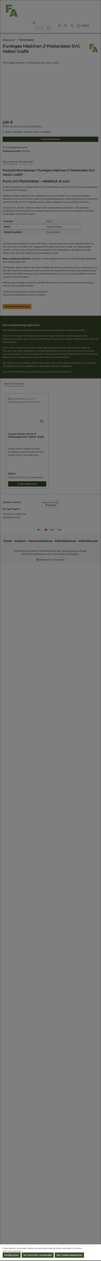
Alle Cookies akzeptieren (69, 1255)
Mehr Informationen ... (13, 1251)
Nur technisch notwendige (37, 1255)
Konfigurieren (11, 1255)
